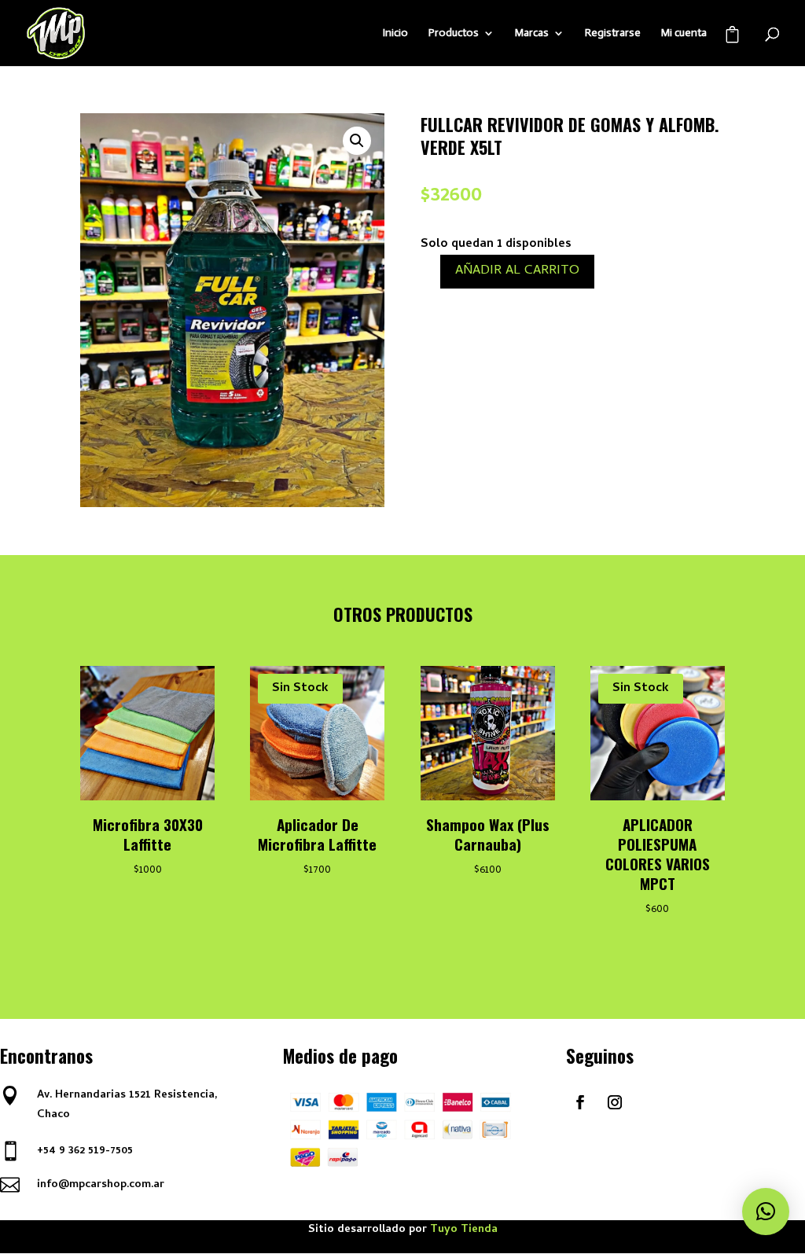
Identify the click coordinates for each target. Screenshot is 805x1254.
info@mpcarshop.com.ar (100, 1185)
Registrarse (613, 33)
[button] (357, 141)
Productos (453, 33)
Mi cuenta (684, 33)
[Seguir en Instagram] (615, 1102)
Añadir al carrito (517, 271)
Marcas (532, 33)
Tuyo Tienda (464, 1230)
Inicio (395, 33)
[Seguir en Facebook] (580, 1102)
